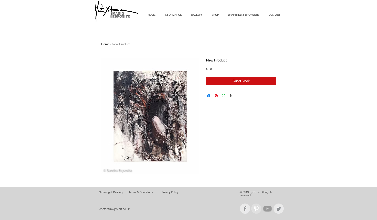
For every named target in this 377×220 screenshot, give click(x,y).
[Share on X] (231, 95)
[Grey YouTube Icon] (267, 209)
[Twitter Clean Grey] (279, 209)
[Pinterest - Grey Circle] (256, 209)
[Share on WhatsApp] (223, 95)
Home (105, 44)
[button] (173, 15)
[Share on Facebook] (208, 95)
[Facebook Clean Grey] (245, 209)
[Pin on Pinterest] (216, 95)
